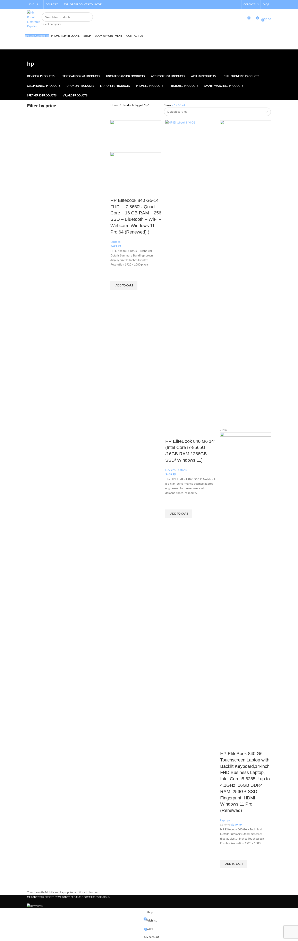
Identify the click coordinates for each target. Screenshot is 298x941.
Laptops (115, 241)
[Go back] (32, 54)
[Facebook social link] (226, 4)
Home (114, 105)
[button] (123, 285)
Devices (170, 470)
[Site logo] (33, 19)
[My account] (239, 19)
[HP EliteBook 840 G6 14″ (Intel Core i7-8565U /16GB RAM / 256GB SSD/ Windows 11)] (190, 273)
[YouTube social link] (236, 4)
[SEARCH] (88, 19)
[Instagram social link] (231, 4)
